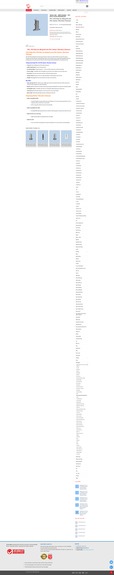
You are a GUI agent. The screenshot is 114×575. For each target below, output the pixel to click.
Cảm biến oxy (78, 160)
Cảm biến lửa (78, 139)
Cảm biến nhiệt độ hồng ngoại (80, 156)
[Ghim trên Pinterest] (57, 39)
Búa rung (77, 96)
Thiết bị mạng (78, 456)
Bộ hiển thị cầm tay (79, 77)
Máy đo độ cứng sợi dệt (80, 419)
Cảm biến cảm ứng (79, 110)
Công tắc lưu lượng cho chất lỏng (81, 215)
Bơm (77, 393)
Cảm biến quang (78, 165)
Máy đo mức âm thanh (79, 306)
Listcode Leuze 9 (81, 528)
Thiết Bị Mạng (78, 452)
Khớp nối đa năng (79, 410)
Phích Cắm (77, 343)
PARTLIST (75, 10)
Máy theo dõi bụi (78, 329)
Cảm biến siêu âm (78, 170)
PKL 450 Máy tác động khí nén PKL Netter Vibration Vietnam (59, 33)
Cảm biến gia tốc (78, 129)
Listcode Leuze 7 (81, 535)
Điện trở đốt (78, 232)
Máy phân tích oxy (79, 324)
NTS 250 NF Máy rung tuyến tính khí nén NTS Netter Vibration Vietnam (43, 145)
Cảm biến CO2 (78, 120)
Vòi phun (77, 475)
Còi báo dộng (78, 196)
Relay (77, 350)
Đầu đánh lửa (78, 402)
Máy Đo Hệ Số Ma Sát (79, 292)
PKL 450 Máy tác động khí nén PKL (64, 32)
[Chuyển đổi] (87, 251)
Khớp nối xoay (78, 261)
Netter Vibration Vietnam (55, 32)
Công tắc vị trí (78, 218)
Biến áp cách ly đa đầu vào (80, 27)
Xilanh (77, 478)
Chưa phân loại (78, 194)
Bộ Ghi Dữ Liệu (79, 381)
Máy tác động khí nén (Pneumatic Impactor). (38, 65)
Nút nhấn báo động (79, 338)
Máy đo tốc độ (78, 311)
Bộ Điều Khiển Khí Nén (79, 53)
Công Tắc (77, 206)
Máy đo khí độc (78, 294)
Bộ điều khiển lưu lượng (79, 60)
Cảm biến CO (78, 115)
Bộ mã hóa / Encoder (80, 388)
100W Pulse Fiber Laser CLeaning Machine (82, 365)
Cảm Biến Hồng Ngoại (79, 132)
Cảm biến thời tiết (78, 172)
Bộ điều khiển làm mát (79, 55)
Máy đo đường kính (79, 289)
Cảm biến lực (78, 141)
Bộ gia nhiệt (78, 72)
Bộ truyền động (78, 91)
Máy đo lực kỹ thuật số (79, 304)
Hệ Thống (77, 251)
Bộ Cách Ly (78, 376)
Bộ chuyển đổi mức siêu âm (80, 39)
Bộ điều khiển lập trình (79, 58)
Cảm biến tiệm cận (79, 177)
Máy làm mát (78, 319)
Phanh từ (77, 440)
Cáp (76, 189)
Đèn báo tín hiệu (78, 225)
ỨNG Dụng (43, 10)
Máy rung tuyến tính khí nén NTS (81, 326)
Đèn (76, 220)
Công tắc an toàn (78, 208)
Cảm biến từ (78, 182)
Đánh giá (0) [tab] (31, 46)
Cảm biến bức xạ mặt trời (80, 108)
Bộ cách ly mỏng (78, 34)
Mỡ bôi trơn (78, 331)
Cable (77, 397)
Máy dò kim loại (78, 299)
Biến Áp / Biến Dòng (79, 24)
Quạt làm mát (78, 348)
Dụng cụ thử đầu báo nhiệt (80, 409)
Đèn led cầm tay (78, 230)
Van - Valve (77, 473)
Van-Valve (78, 454)
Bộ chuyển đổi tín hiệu (79, 41)
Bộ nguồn (77, 84)
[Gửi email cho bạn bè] (55, 39)
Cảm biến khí (78, 134)
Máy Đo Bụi (78, 275)
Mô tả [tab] (27, 46)
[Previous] (26, 139)
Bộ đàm (77, 46)
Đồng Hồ (77, 239)
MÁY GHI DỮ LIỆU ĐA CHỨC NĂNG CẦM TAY (81, 314)
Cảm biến (77, 98)
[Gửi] (87, 6)
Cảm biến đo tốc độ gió (79, 127)
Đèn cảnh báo (78, 227)
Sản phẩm (36, 10)
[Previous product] (87, 12)
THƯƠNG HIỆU (52, 10)
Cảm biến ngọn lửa (79, 151)
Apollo (77, 22)
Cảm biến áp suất (78, 101)
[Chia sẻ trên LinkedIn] (59, 39)
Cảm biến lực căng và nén (80, 144)
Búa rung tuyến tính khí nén (81, 395)
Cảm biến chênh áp (79, 113)
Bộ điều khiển (78, 48)
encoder (77, 249)
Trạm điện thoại (78, 463)
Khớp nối (77, 258)
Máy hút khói (78, 317)
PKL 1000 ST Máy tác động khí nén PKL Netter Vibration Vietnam (31, 145)
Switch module (78, 447)
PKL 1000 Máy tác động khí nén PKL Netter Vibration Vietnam (54, 145)
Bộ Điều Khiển (78, 379)
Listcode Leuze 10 (82, 525)
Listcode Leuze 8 (81, 532)
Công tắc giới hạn (78, 213)
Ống (77, 438)
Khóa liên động (78, 256)
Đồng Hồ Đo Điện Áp (80, 405)
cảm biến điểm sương (79, 122)
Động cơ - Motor (78, 237)
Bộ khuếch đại (78, 79)
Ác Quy (77, 367)
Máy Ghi (77, 431)
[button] (27, 34)
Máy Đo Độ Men (79, 422)
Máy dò (77, 273)
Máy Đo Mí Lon (79, 429)
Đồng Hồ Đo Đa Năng (80, 403)
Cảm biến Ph (78, 163)
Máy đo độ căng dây (79, 417)
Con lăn (77, 201)
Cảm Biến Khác (79, 398)
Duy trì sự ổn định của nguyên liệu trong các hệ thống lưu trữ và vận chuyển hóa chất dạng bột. (50, 122)
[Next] (71, 139)
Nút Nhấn (78, 436)
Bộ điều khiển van (78, 67)
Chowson (77, 191)
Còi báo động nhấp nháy (79, 199)
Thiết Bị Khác (61, 10)
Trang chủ (53, 15)
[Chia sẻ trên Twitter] (53, 39)
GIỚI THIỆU (28, 10)
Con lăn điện (78, 203)
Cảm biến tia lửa (78, 175)
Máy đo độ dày (78, 280)
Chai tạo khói (78, 400)
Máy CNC (77, 270)
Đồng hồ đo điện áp (79, 244)
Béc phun (78, 369)
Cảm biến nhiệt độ (79, 153)
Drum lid (78, 407)
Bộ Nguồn (78, 390)
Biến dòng (77, 29)
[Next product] (85, 12)
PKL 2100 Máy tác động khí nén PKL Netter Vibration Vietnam (66, 145)
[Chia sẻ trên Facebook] (51, 39)
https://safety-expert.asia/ (88, 549)
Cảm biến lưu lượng (79, 146)
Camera (77, 187)
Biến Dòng (78, 372)
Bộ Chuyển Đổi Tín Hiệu (80, 378)
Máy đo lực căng (78, 301)
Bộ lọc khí (77, 82)
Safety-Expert (78, 355)
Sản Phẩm (77, 357)
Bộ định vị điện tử (78, 70)
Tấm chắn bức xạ (79, 448)
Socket (77, 360)
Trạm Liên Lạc (78, 466)
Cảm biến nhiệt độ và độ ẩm (80, 158)
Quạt (76, 345)
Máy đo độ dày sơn (79, 282)
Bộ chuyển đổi (78, 36)
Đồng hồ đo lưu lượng (79, 246)
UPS (76, 468)
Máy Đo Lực (78, 428)
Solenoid (77, 445)
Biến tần (77, 374)
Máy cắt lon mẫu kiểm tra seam (80, 268)
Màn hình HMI (78, 414)
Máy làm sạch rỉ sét (79, 433)
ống (76, 341)
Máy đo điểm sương (79, 277)
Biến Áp (77, 371)
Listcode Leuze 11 (82, 522)
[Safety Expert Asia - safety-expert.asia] (32, 6)
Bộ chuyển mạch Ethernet (80, 43)
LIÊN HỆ (69, 10)
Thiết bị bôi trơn (79, 450)
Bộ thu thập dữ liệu (79, 89)
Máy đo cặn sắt (78, 416)
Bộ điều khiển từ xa (79, 65)
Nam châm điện (78, 336)
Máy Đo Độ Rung (78, 287)
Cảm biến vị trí (78, 184)
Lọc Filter (78, 412)
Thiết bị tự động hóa (79, 461)
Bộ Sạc (77, 86)
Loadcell (77, 263)
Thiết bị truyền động (79, 459)
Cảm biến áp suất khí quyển (80, 103)
